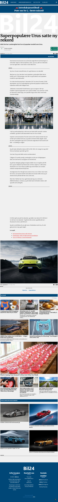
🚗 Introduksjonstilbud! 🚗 (29, 7)
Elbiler (44, 2)
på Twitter (43, 482)
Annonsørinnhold (25, 2)
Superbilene (32, 290)
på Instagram (43, 484)
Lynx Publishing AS (27, 497)
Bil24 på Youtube (43, 487)
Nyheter (24, 290)
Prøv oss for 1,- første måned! (29, 10)
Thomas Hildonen (29, 486)
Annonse (13, 2)
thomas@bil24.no (29, 478)
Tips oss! (55, 49)
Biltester (36, 2)
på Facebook (43, 480)
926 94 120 (55, 48)
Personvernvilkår (29, 495)
